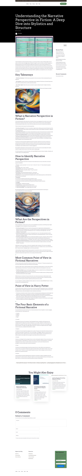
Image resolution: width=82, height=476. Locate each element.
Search (65, 45)
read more (17, 397)
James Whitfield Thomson (36, 151)
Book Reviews (31, 458)
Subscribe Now (60, 466)
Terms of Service (18, 456)
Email (57, 462)
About (37, 3)
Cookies (27, 3)
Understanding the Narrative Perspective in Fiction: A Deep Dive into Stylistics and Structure (61, 63)
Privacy (34, 3)
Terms (30, 3)
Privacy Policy (17, 455)
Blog (39, 3)
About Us (17, 453)
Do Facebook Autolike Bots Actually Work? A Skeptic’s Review (60, 56)
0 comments (19, 30)
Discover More (63, 3)
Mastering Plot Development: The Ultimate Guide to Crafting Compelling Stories (61, 68)
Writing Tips (31, 453)
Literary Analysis (31, 456)
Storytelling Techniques (32, 455)
